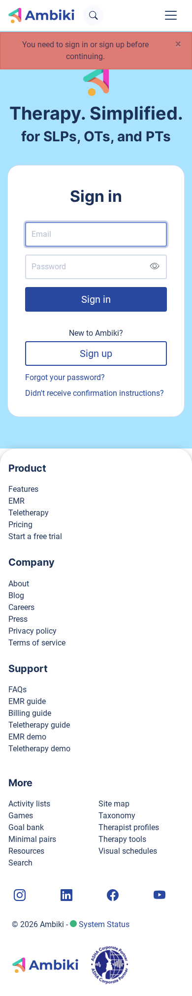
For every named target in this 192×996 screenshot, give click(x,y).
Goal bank (26, 827)
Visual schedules (127, 851)
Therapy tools (122, 839)
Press (18, 619)
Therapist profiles (128, 827)
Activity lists (29, 803)
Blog (16, 595)
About (18, 583)
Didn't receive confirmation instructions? (94, 393)
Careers (21, 607)
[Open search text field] (93, 15)
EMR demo (27, 736)
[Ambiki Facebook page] (112, 896)
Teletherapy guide (39, 725)
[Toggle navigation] (171, 15)
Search (20, 862)
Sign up (96, 353)
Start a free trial (35, 536)
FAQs (17, 689)
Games (20, 815)
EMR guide (27, 701)
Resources (26, 851)
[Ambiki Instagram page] (19, 896)
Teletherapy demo (39, 748)
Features (23, 489)
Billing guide (29, 713)
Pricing (20, 524)
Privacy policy (32, 631)
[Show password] (154, 267)
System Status (104, 924)
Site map (113, 803)
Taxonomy (116, 815)
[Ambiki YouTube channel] (158, 896)
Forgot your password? (65, 377)
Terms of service (36, 642)
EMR (16, 501)
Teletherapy (28, 512)
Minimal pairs (32, 839)
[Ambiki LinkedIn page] (65, 896)
